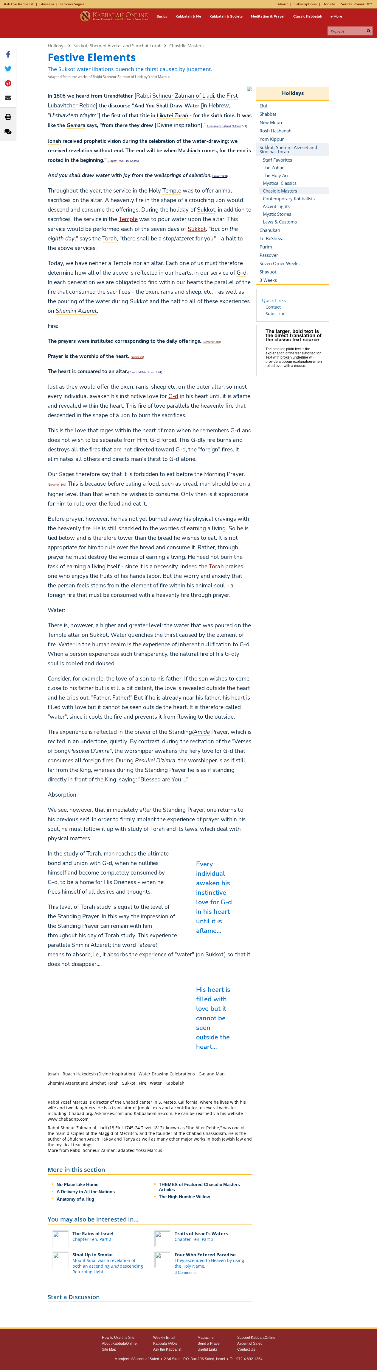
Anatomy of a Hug (75, 1199)
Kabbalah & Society (226, 16)
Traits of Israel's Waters (201, 1233)
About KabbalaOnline (119, 1343)
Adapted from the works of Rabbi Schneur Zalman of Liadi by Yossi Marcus (109, 76)
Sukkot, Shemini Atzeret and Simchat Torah (117, 46)
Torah (216, 566)
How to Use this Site (118, 1337)
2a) (138, 357)
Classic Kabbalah (307, 16)
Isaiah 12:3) (220, 176)
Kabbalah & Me (188, 16)
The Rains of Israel (93, 1233)
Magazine (206, 1337)
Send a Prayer (352, 4)
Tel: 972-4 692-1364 (246, 1359)
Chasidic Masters (186, 46)
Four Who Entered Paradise (205, 1255)
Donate (328, 4)
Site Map (109, 1349)
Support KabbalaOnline (256, 1337)
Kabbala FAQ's (165, 1343)
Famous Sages (72, 4)
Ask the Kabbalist (19, 4)
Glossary (46, 4)
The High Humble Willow (184, 1196)
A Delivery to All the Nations (86, 1191)
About (282, 4)
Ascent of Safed (250, 1343)
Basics (161, 16)
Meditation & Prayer (268, 16)
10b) (57, 484)
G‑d (173, 396)
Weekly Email (164, 1337)
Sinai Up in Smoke (92, 1255)
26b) (212, 341)
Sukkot (197, 229)
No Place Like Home (77, 1184)
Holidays (57, 46)
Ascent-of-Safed (146, 1359)
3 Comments (186, 1272)
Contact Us (246, 1349)
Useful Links (208, 1349)
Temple (128, 219)
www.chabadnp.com (68, 1119)
